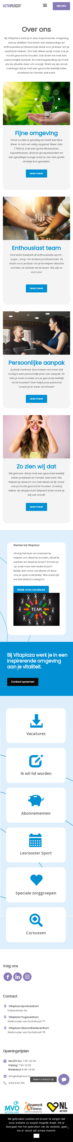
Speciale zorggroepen (36, 893)
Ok (36, 1135)
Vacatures (36, 733)
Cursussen (36, 932)
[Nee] (68, 1128)
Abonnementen (36, 813)
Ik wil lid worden (36, 773)
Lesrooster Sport (36, 853)
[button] (63, 1079)
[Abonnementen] (36, 727)
